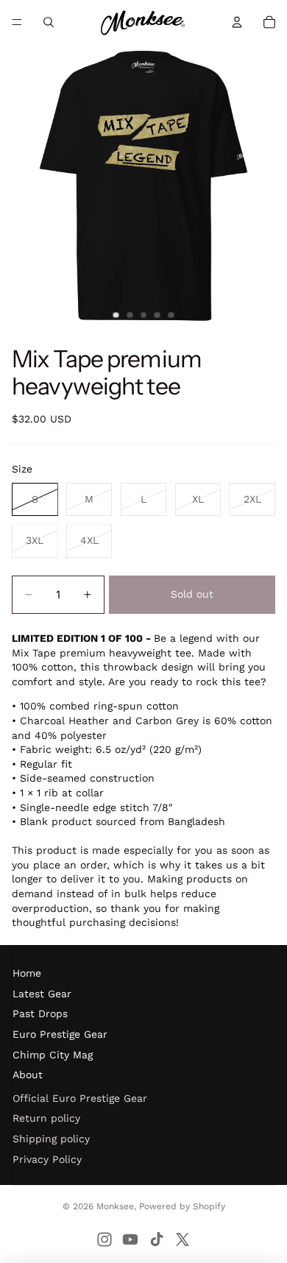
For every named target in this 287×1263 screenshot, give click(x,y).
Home (27, 973)
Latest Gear (42, 994)
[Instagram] (104, 1239)
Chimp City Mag (53, 1055)
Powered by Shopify (182, 1206)
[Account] (237, 22)
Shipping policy (51, 1139)
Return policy (46, 1118)
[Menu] (17, 22)
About (28, 1074)
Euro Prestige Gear (60, 1034)
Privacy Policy (47, 1159)
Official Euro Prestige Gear (80, 1098)
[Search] (48, 22)
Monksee (115, 1206)
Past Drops (40, 1013)
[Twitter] (182, 1239)
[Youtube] (130, 1239)
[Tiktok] (157, 1239)
